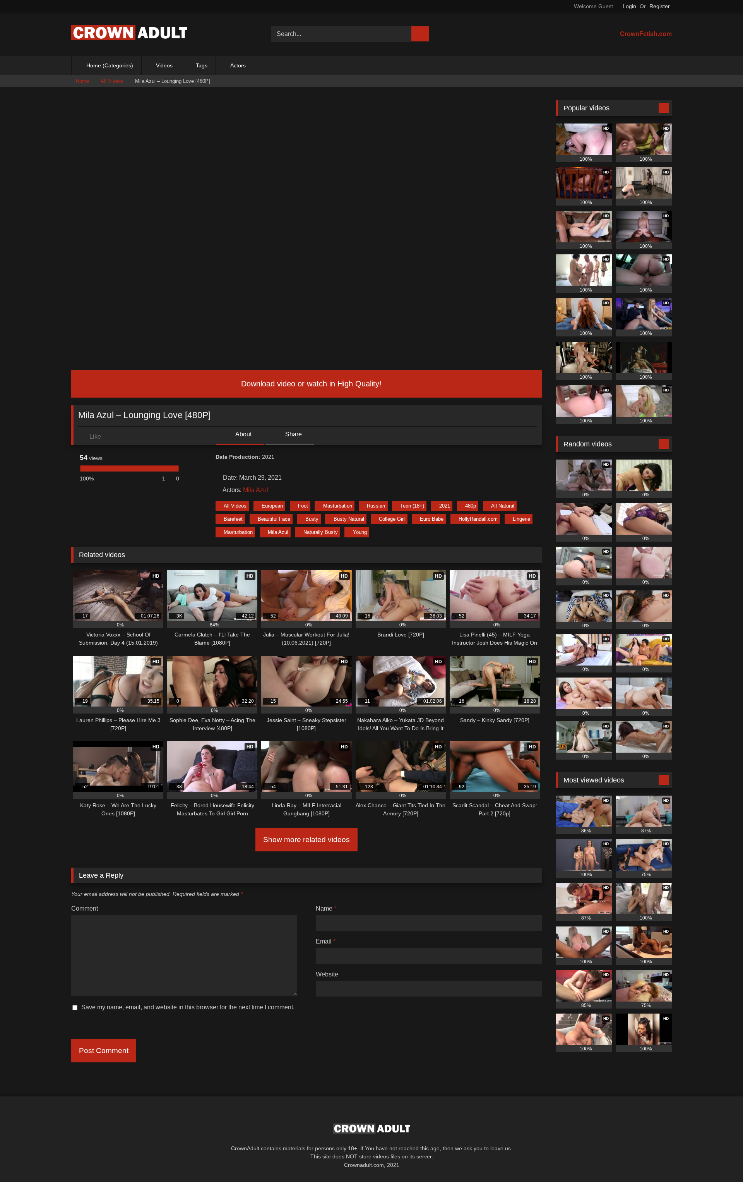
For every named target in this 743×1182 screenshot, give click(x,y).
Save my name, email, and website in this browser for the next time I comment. (187, 1007)
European (272, 506)
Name (326, 908)
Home (82, 81)
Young (360, 532)
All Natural (502, 506)
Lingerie (521, 519)
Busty (311, 519)
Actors (238, 65)
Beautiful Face (274, 519)
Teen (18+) (412, 506)
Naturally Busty (320, 532)
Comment (84, 908)
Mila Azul (255, 490)
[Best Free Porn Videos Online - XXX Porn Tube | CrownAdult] (129, 34)
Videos (164, 65)
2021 (444, 506)
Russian (376, 506)
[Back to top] (720, 1159)
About (243, 434)
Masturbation (337, 506)
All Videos (112, 81)
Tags (201, 65)
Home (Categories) (109, 65)
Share (293, 434)
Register (659, 6)
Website (327, 974)
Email (326, 941)
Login (629, 6)
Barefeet (233, 519)
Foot (303, 506)
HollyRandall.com (478, 519)
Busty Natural (349, 519)
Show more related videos (306, 839)
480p (470, 506)
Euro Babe (431, 519)
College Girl (392, 519)
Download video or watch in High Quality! (310, 383)
